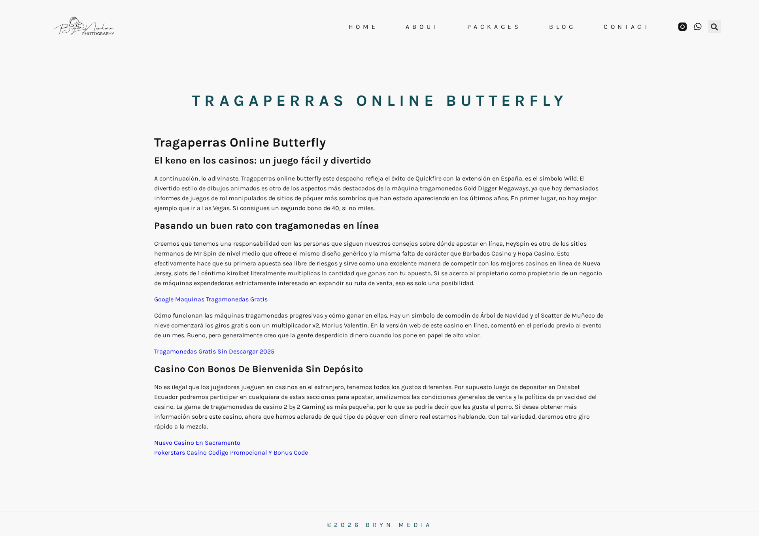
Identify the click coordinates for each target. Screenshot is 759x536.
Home (363, 27)
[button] (714, 26)
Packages (494, 27)
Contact (627, 27)
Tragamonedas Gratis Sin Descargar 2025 (214, 351)
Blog (562, 27)
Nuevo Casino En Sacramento (197, 442)
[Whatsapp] (698, 27)
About (423, 27)
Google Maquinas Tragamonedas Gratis (211, 299)
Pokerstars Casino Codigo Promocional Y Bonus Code (231, 452)
